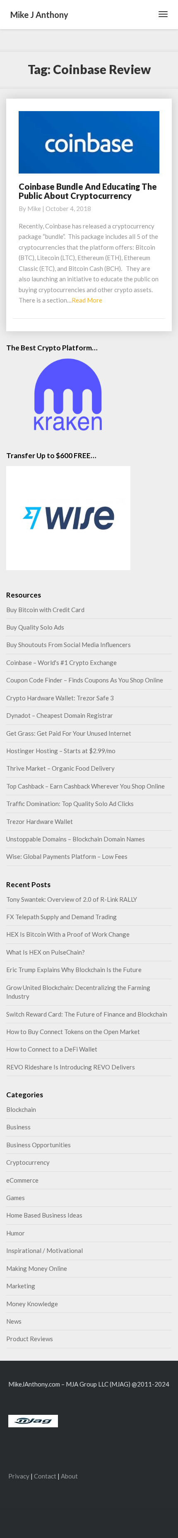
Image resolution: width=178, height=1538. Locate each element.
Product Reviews (29, 1338)
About (69, 1476)
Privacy (18, 1476)
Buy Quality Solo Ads (35, 627)
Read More (87, 300)
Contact (45, 1476)
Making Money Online (36, 1268)
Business (18, 1127)
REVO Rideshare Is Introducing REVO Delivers (70, 1067)
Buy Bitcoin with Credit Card (45, 609)
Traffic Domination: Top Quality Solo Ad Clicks (70, 803)
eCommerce (22, 1180)
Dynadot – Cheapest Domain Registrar (59, 715)
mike (34, 208)
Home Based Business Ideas (44, 1215)
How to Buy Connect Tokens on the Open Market (73, 1031)
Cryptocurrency (28, 1162)
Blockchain (21, 1109)
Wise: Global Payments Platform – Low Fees (66, 856)
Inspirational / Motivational (44, 1250)
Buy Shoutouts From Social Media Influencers (68, 644)
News (14, 1321)
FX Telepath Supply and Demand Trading (61, 916)
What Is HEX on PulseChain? (45, 952)
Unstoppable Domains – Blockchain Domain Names (75, 839)
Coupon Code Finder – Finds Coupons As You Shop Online (84, 680)
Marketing (20, 1286)
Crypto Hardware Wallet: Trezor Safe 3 (60, 698)
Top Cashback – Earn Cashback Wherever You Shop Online (85, 786)
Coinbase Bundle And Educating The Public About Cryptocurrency (88, 191)
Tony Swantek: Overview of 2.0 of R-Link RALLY (71, 899)
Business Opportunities (38, 1145)
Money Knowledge (32, 1303)
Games (15, 1197)
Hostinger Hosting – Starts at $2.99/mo (60, 750)
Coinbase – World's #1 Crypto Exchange (61, 662)
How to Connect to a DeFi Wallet (51, 1049)
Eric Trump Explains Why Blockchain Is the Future (74, 969)
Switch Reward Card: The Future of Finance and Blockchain (86, 1014)
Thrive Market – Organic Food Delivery (60, 768)
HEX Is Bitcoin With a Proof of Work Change (68, 934)
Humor (15, 1233)
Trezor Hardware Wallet (39, 821)
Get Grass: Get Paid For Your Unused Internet (68, 733)
